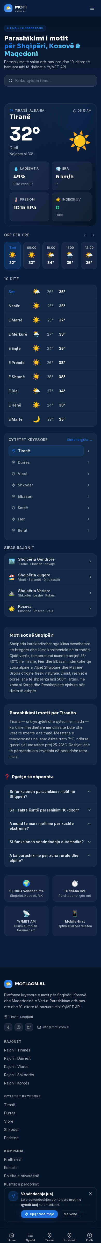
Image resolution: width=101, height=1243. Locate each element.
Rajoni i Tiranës (17, 1050)
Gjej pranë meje (42, 1214)
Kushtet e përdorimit (21, 1184)
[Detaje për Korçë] (88, 508)
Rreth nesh (13, 1159)
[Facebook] (8, 1027)
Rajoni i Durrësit (17, 1058)
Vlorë (8, 1121)
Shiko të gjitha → (79, 440)
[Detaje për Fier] (88, 519)
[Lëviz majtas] (85, 235)
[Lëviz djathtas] (93, 235)
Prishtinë (11, 1138)
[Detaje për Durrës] (88, 462)
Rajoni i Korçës (16, 1083)
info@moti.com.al (55, 1027)
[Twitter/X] (29, 1027)
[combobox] (53, 80)
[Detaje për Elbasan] (88, 496)
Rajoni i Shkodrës (19, 1075)
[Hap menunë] (92, 8)
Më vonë (70, 1214)
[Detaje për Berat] (88, 530)
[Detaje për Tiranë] (88, 451)
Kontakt (10, 1167)
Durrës (10, 1113)
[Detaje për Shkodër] (88, 485)
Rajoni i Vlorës (16, 1066)
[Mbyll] (90, 1193)
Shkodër (11, 1129)
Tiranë (9, 1105)
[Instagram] (19, 1027)
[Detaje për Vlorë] (88, 474)
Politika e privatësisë (21, 1176)
